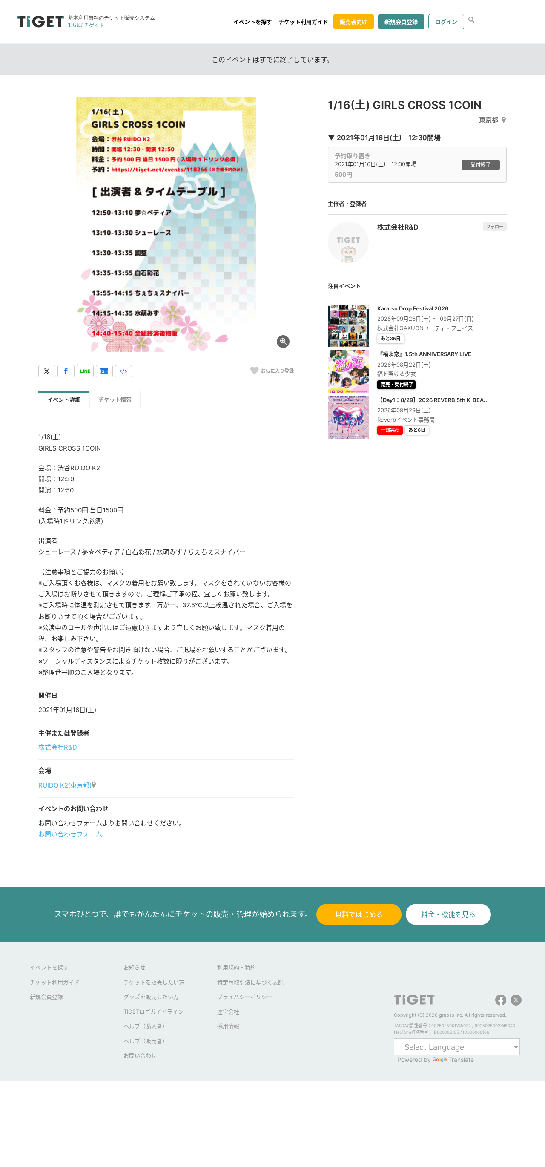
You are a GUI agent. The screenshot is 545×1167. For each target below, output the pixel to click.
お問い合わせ (140, 1055)
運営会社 (228, 1011)
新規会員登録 (401, 21)
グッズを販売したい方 (151, 996)
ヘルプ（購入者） (145, 1026)
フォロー (494, 226)
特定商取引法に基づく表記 (250, 982)
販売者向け (353, 21)
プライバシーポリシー (244, 996)
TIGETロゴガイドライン (153, 1011)
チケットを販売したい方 (153, 982)
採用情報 (228, 1026)
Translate (461, 1059)
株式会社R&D (57, 747)
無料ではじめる (359, 914)
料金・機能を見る (448, 914)
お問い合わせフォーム (70, 834)
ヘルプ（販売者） (145, 1041)
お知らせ (134, 967)
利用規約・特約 (236, 967)
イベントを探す (252, 21)
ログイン (446, 21)
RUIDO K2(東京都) (65, 785)
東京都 (488, 120)
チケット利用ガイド (303, 21)
